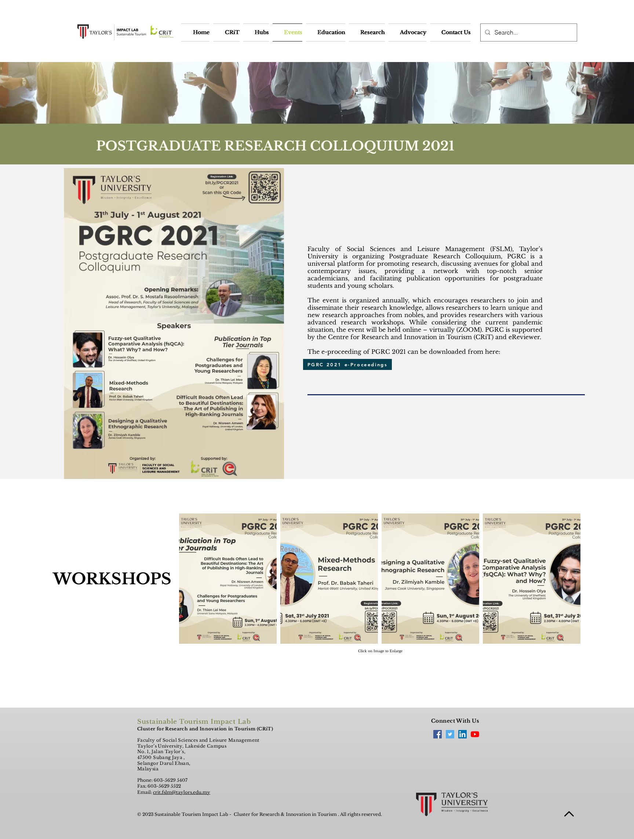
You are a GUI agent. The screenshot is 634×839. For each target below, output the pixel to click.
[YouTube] (475, 734)
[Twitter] (450, 734)
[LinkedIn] (462, 734)
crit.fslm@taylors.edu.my (181, 792)
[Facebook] (437, 734)
